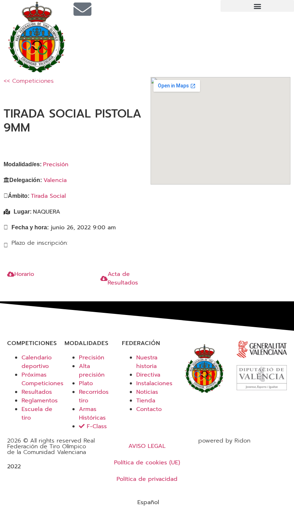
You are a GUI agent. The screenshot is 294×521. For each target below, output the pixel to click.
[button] (257, 6)
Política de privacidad (147, 479)
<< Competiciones (29, 81)
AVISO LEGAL (147, 446)
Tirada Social (48, 196)
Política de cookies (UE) (147, 462)
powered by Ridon (224, 440)
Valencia (55, 180)
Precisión (55, 164)
